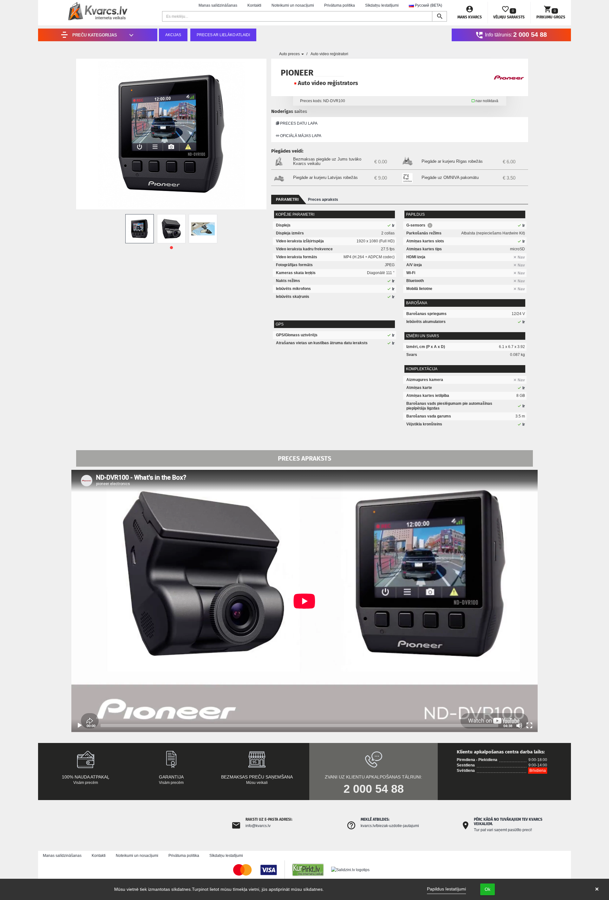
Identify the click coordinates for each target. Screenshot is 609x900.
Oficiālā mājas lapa (300, 136)
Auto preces (290, 54)
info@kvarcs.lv (258, 826)
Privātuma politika (339, 5)
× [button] (597, 889)
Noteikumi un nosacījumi (293, 5)
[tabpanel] (139, 228)
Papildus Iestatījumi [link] (446, 888)
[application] (304, 601)
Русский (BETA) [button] (428, 5)
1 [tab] (171, 248)
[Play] (79, 725)
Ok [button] (487, 889)
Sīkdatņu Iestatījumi (382, 5)
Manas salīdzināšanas (218, 5)
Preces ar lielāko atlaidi (223, 35)
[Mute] (519, 725)
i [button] (429, 225)
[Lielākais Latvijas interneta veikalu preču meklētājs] (311, 870)
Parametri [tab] (287, 199)
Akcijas (173, 35)
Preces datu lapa (298, 123)
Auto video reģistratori (329, 54)
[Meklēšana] (439, 16)
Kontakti (254, 5)
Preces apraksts (323, 199)
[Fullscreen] (529, 725)
